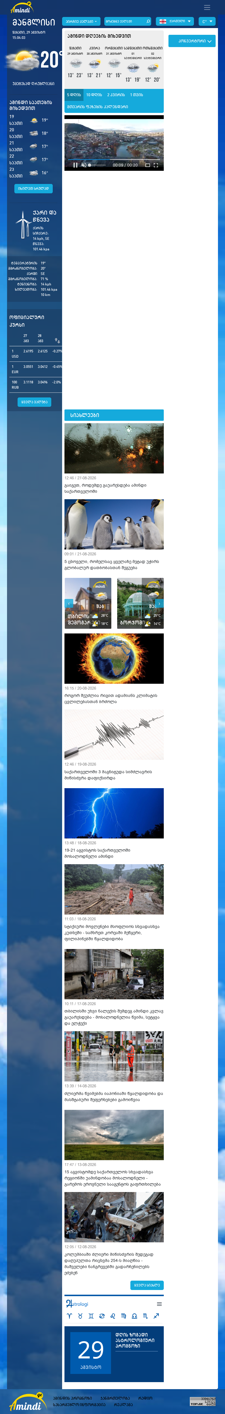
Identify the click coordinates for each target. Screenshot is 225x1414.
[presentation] (68, 603)
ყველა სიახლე (147, 1285)
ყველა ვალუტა (34, 402)
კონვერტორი (192, 41)
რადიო (145, 1398)
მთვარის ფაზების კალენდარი (97, 106)
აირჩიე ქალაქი (80, 21)
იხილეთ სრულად (33, 188)
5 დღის (74, 94)
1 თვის (136, 94)
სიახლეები (84, 415)
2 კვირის (116, 94)
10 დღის (94, 94)
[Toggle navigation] (207, 7)
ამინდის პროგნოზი (72, 1398)
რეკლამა (123, 1404)
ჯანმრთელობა (115, 1398)
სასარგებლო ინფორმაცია (79, 1404)
